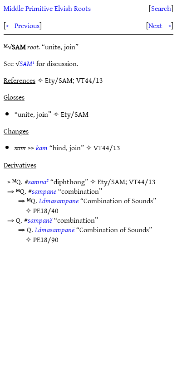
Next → (159, 25)
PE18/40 (46, 210)
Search (161, 8)
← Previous (22, 25)
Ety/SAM (74, 114)
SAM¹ (27, 63)
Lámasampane (59, 200)
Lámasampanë (54, 229)
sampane (44, 191)
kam (42, 147)
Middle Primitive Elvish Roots (47, 8)
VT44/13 (106, 147)
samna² (38, 181)
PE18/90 (46, 239)
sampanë (40, 220)
